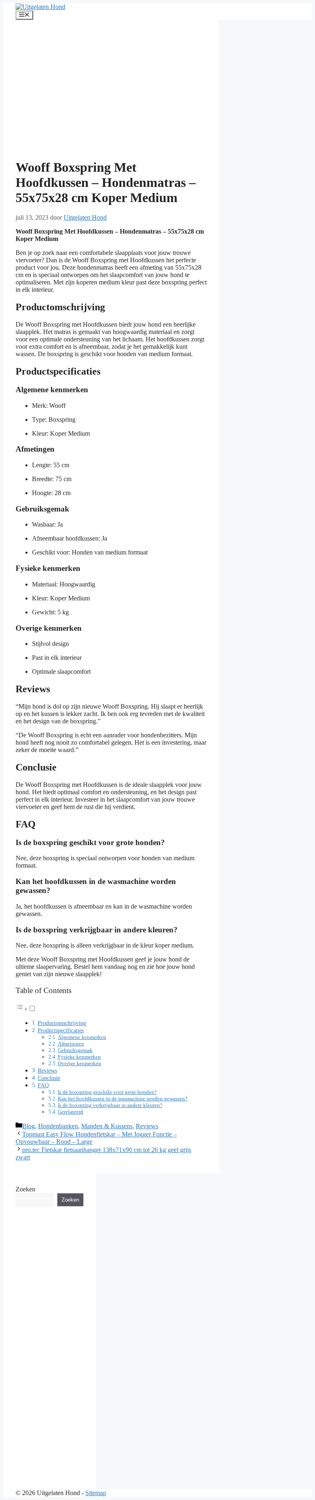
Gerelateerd (70, 1112)
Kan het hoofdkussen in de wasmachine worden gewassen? (122, 1098)
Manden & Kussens (106, 1126)
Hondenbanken (58, 1126)
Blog (28, 1126)
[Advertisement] (111, 93)
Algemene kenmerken (82, 1037)
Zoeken (25, 1189)
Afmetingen (71, 1044)
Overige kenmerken (79, 1063)
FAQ (43, 1085)
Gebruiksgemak (75, 1050)
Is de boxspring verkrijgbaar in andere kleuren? (110, 1105)
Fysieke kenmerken (79, 1057)
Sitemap (95, 1492)
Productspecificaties (61, 1030)
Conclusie (49, 1078)
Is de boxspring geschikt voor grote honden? (107, 1092)
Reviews (47, 1070)
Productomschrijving (62, 1023)
